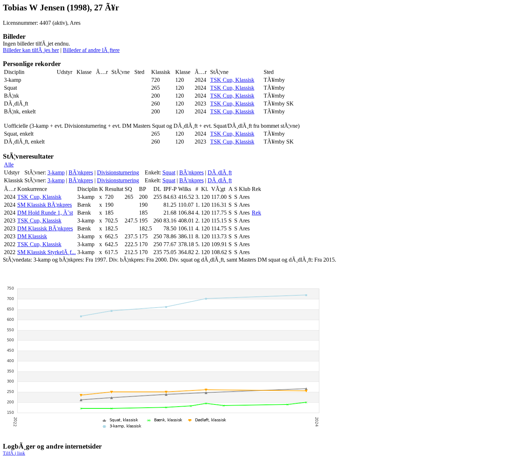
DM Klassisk (32, 236)
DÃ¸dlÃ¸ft (220, 172)
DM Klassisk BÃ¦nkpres (45, 228)
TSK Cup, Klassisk (232, 80)
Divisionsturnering (118, 172)
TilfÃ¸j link (14, 453)
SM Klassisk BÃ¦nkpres (44, 205)
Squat (168, 172)
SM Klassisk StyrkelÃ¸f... (46, 252)
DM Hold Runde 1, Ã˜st (45, 213)
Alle (9, 164)
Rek (256, 213)
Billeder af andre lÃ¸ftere (91, 50)
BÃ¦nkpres (81, 172)
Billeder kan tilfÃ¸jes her (31, 50)
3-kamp (56, 172)
